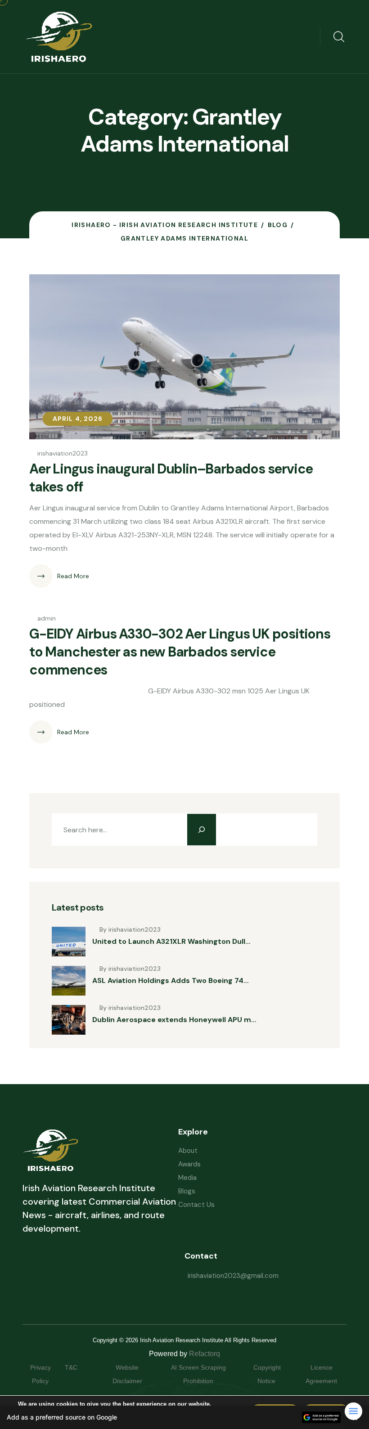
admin (46, 618)
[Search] (201, 829)
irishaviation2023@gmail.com (233, 1275)
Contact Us (196, 1204)
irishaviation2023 (62, 453)
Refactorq (204, 1354)
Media (187, 1177)
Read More (73, 576)
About (188, 1150)
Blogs (186, 1191)
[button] (184, 1417)
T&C (80, 1367)
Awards (189, 1164)
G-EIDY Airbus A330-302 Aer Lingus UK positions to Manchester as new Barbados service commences (179, 652)
